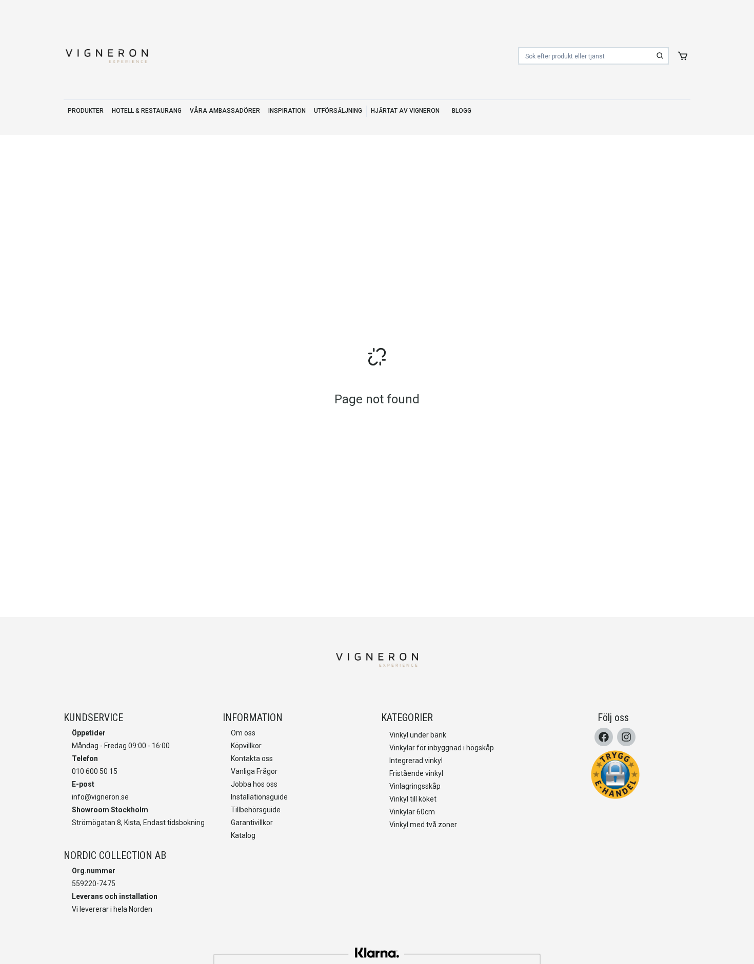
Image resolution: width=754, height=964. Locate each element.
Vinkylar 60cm (412, 812)
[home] (107, 56)
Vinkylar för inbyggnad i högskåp (441, 748)
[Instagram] (626, 737)
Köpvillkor (246, 746)
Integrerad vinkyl (416, 760)
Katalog (243, 835)
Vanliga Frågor (254, 771)
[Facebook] (603, 737)
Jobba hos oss (254, 784)
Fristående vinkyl (416, 773)
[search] (660, 56)
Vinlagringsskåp (415, 786)
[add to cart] (682, 55)
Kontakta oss (252, 758)
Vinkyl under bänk (417, 735)
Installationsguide (259, 797)
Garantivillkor (252, 822)
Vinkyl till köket (412, 799)
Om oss (243, 733)
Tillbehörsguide (256, 810)
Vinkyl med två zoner (423, 825)
